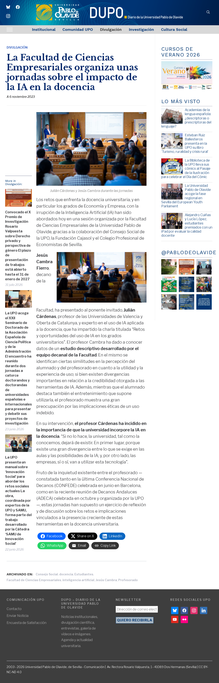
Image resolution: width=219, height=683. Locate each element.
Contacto (14, 609)
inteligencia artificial (78, 580)
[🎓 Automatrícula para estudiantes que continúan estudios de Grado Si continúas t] (186, 284)
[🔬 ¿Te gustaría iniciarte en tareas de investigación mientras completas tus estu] (186, 302)
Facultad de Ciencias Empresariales (34, 580)
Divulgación (111, 29)
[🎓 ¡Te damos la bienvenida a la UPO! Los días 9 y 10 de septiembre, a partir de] (169, 284)
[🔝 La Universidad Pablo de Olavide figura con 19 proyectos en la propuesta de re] (169, 302)
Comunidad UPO (77, 29)
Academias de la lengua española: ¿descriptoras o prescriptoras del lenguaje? (186, 118)
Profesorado (128, 580)
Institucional (43, 29)
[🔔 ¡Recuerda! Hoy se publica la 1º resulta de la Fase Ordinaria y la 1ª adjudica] (204, 284)
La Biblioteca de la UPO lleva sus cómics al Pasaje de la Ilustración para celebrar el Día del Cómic (185, 168)
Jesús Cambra (106, 580)
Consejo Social (47, 574)
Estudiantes (83, 574)
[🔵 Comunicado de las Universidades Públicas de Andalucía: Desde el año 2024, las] (204, 302)
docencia (66, 574)
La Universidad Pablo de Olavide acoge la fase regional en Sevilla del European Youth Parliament (186, 196)
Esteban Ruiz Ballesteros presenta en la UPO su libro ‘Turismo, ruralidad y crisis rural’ (184, 143)
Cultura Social (174, 29)
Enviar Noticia (17, 616)
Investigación (141, 29)
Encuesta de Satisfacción (26, 623)
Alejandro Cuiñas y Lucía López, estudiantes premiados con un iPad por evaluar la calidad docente (186, 225)
